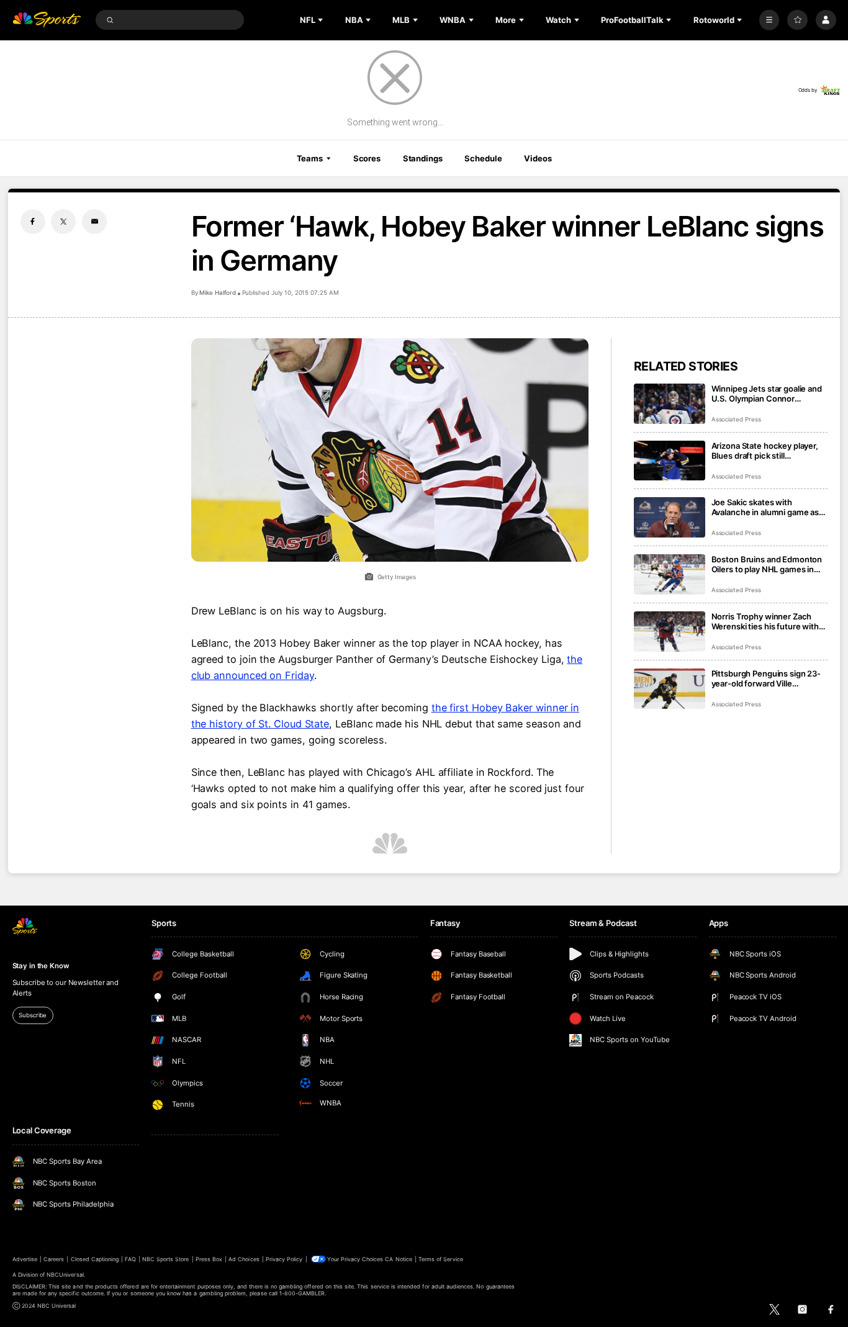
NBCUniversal (65, 1274)
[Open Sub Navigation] (321, 19)
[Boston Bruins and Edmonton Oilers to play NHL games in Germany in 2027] (669, 574)
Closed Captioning (95, 1259)
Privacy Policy (284, 1259)
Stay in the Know (41, 965)
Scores (367, 158)
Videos (537, 158)
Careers (53, 1259)
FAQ (130, 1259)
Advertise (24, 1259)
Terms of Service (440, 1259)
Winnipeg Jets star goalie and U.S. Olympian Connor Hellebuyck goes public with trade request (766, 393)
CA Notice (398, 1259)
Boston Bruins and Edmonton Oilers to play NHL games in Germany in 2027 (767, 564)
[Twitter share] (63, 221)
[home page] (46, 20)
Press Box (209, 1259)
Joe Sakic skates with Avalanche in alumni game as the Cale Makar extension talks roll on (769, 507)
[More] (769, 20)
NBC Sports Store (165, 1259)
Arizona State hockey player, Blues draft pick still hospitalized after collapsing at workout (768, 451)
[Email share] (94, 221)
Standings (423, 158)
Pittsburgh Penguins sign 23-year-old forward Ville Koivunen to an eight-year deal (768, 678)
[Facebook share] (32, 221)
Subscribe (33, 1015)
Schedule (483, 158)
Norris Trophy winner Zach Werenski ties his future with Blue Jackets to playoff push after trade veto (765, 621)
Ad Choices (243, 1259)
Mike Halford (217, 292)
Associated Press (736, 419)
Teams (310, 158)
